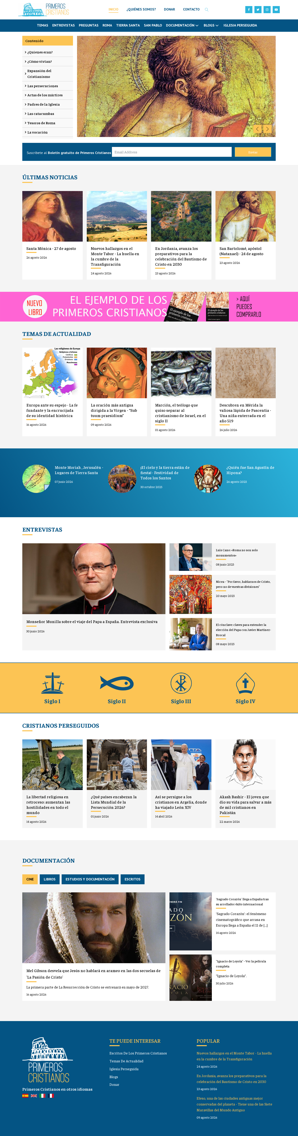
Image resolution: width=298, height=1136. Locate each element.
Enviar (253, 152)
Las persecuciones (42, 85)
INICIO (113, 9)
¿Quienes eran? (40, 52)
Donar (114, 1084)
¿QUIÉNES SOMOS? (141, 9)
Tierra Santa (128, 25)
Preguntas (89, 25)
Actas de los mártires (45, 94)
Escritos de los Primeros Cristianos (138, 1053)
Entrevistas (63, 25)
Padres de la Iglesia (43, 104)
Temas (42, 25)
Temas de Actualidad (126, 1060)
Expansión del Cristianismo (39, 73)
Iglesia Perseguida (240, 25)
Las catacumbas (40, 113)
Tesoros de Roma (41, 122)
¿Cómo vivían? (39, 61)
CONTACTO (191, 9)
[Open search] (207, 10)
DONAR (169, 9)
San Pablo (153, 25)
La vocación (37, 132)
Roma (107, 25)
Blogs (113, 1076)
